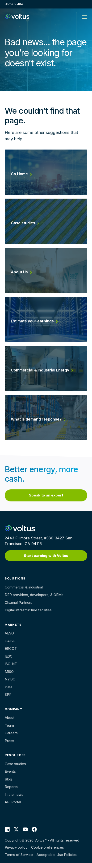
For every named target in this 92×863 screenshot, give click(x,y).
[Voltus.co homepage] (17, 16)
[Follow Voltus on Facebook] (25, 829)
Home (9, 4)
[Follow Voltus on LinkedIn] (7, 829)
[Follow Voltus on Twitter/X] (16, 829)
